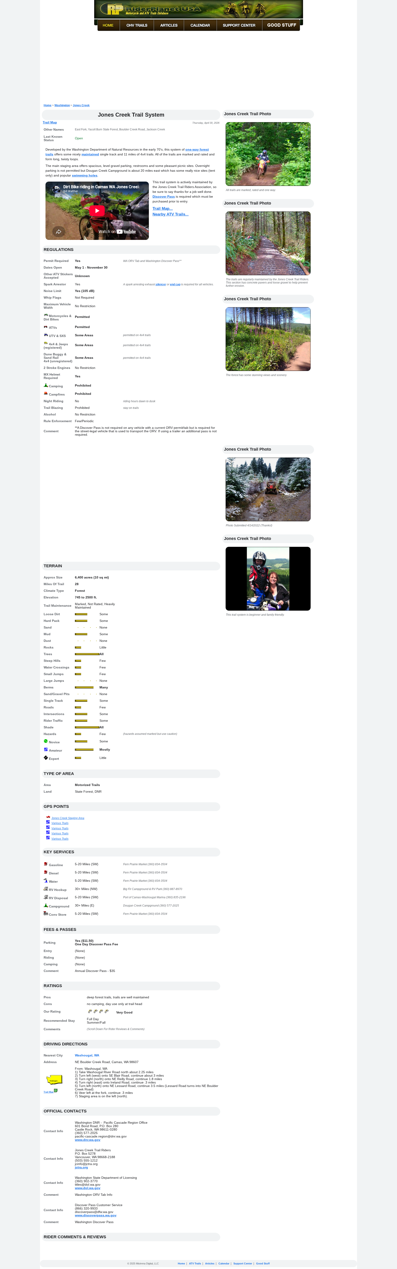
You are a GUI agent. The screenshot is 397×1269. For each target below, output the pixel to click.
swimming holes (84, 175)
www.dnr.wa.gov (87, 1140)
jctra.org (81, 1167)
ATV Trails (195, 1263)
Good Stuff (263, 1263)
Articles (209, 1263)
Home (47, 105)
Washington (62, 105)
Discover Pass (164, 196)
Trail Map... (163, 208)
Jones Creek (81, 105)
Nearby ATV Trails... (171, 214)
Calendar (223, 1263)
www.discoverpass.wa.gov (95, 1215)
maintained (90, 154)
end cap (175, 284)
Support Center (242, 1263)
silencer (161, 284)
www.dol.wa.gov (87, 1188)
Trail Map (50, 122)
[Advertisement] (198, 67)
